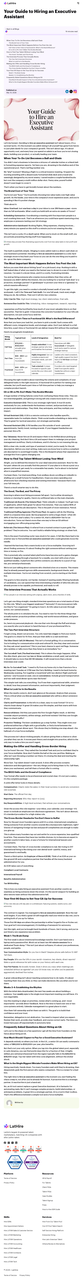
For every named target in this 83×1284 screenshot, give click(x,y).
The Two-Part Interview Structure (20, 59)
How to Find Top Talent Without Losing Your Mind (25, 52)
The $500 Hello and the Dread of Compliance (24, 66)
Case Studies (47, 1196)
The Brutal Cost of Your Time (19, 43)
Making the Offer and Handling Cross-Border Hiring (25, 63)
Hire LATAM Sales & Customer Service (18, 1230)
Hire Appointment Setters (14, 1226)
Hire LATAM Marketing (12, 1235)
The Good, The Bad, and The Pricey (21, 54)
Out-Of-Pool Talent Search (52, 1226)
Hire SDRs (7, 1222)
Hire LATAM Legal (10, 1257)
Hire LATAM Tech (10, 1262)
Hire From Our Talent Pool (52, 1222)
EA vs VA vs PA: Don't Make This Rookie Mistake (25, 49)
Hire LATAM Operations (13, 1239)
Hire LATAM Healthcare (12, 1248)
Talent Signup (47, 1200)
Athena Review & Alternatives (53, 1244)
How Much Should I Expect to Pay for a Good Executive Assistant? (31, 79)
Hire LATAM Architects (12, 1253)
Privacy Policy (9, 1183)
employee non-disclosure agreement (38, 811)
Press (44, 1205)
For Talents (46, 1183)
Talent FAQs (46, 1192)
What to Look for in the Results (19, 61)
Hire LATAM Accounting (13, 1244)
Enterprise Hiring (48, 1235)
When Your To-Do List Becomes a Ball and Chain (24, 40)
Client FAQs (46, 1187)
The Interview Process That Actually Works (22, 57)
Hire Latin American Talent (52, 1239)
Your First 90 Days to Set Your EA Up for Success (25, 70)
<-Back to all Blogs (12, 29)
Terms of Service (10, 1178)
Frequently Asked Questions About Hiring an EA (24, 77)
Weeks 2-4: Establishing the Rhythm (21, 75)
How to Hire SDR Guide (51, 1209)
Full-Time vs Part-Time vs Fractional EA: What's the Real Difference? (32, 47)
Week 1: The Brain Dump (17, 73)
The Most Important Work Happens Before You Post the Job (29, 45)
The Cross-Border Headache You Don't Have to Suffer (27, 68)
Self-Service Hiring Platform (53, 1230)
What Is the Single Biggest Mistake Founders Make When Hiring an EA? (33, 82)
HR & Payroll (47, 1178)
